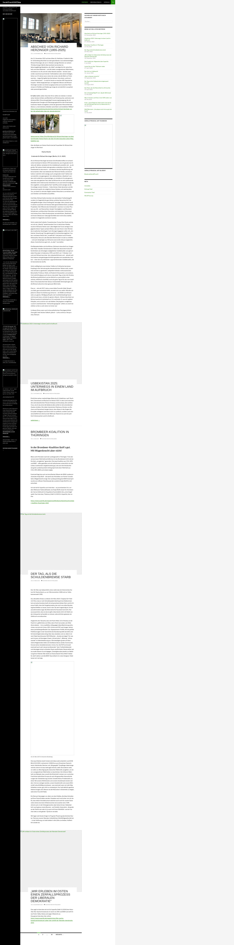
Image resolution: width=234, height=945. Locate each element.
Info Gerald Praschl (8, 141)
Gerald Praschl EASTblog (12, 2)
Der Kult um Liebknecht (91, 71)
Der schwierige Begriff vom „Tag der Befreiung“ (97, 93)
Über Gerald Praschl (95, 2)
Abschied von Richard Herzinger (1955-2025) (49, 48)
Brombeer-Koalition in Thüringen (50, 433)
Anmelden (87, 186)
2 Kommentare (12, 362)
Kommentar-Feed (89, 192)
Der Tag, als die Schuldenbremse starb (51, 575)
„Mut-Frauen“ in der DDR (9, 300)
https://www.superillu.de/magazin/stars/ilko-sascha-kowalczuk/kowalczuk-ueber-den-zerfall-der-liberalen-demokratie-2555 (52, 920)
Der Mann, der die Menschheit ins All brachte (97, 88)
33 (51, 934)
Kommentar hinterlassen (53, 53)
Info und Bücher (7, 14)
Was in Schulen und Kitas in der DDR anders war (98, 97)
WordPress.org (88, 195)
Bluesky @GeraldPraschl (91, 174)
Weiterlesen (6, 219)
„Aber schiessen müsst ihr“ (91, 76)
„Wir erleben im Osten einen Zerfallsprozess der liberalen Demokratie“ (50, 896)
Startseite (85, 2)
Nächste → (60, 934)
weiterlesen (35, 420)
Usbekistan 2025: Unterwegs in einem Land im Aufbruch (52, 387)
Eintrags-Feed (88, 189)
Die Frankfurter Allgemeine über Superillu (96, 61)
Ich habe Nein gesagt (8, 361)
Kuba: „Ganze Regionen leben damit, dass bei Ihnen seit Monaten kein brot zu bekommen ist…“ (97, 103)
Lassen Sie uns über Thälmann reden (94, 66)
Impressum (107, 2)
